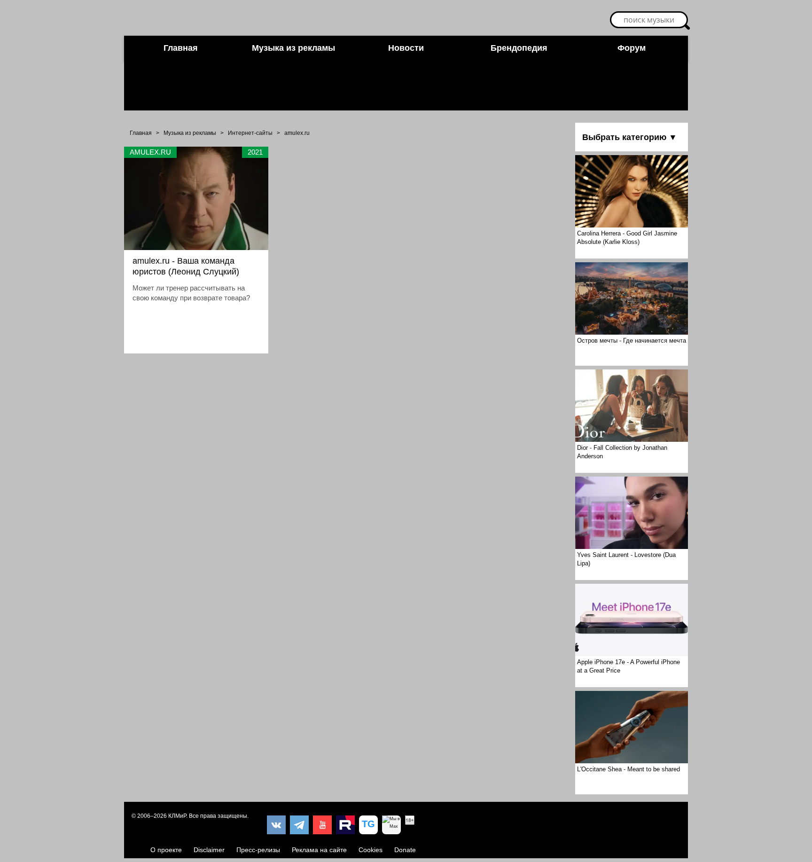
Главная (181, 48)
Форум (631, 48)
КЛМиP (177, 816)
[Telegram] (299, 824)
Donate (405, 850)
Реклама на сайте (319, 850)
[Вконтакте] (276, 824)
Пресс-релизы (258, 850)
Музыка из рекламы (293, 48)
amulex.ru (297, 133)
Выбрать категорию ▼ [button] (629, 137)
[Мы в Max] (391, 824)
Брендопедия (519, 48)
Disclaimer (209, 850)
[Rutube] (345, 824)
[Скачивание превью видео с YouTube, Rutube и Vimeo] (368, 824)
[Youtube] (322, 824)
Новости (406, 48)
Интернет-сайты (250, 133)
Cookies (371, 850)
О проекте (166, 850)
